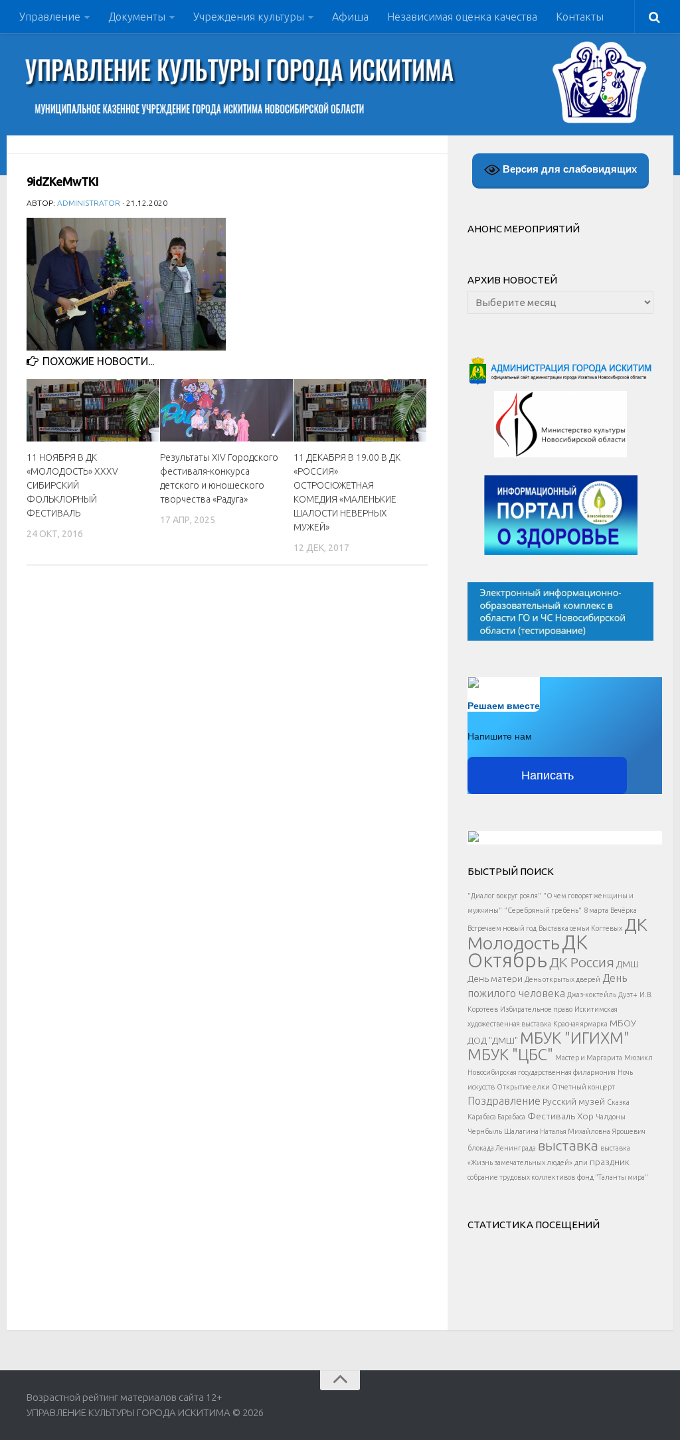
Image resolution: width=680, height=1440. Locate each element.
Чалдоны (611, 1117)
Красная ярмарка (580, 1024)
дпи (581, 1162)
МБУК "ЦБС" (510, 1054)
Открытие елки (523, 1087)
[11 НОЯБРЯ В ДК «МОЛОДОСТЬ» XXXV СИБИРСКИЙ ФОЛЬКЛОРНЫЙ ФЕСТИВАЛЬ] (93, 410)
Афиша (350, 17)
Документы (136, 17)
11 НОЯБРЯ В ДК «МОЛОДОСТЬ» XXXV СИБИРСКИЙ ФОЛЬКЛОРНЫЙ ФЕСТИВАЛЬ (72, 485)
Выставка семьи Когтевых (580, 928)
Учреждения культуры (248, 17)
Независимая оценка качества (462, 17)
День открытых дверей (562, 979)
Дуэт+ (628, 995)
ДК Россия (581, 962)
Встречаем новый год (502, 928)
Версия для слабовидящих (568, 169)
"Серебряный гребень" (543, 910)
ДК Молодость (557, 933)
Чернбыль (485, 1131)
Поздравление (504, 1101)
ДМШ (627, 964)
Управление (49, 17)
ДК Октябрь (528, 951)
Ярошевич (628, 1131)
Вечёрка (623, 910)
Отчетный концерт (583, 1087)
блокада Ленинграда (502, 1148)
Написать (547, 775)
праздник (610, 1162)
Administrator (88, 203)
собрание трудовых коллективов (521, 1177)
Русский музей (574, 1101)
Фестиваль (551, 1116)
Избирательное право (536, 1009)
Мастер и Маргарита (588, 1058)
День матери (495, 978)
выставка (568, 1145)
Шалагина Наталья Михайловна (557, 1131)
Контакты (580, 17)
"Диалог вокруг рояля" (504, 896)
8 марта (596, 910)
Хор (585, 1116)
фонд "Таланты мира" (612, 1177)
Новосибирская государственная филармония (542, 1072)
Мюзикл (638, 1058)
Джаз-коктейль (591, 995)
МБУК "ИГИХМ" (575, 1037)
